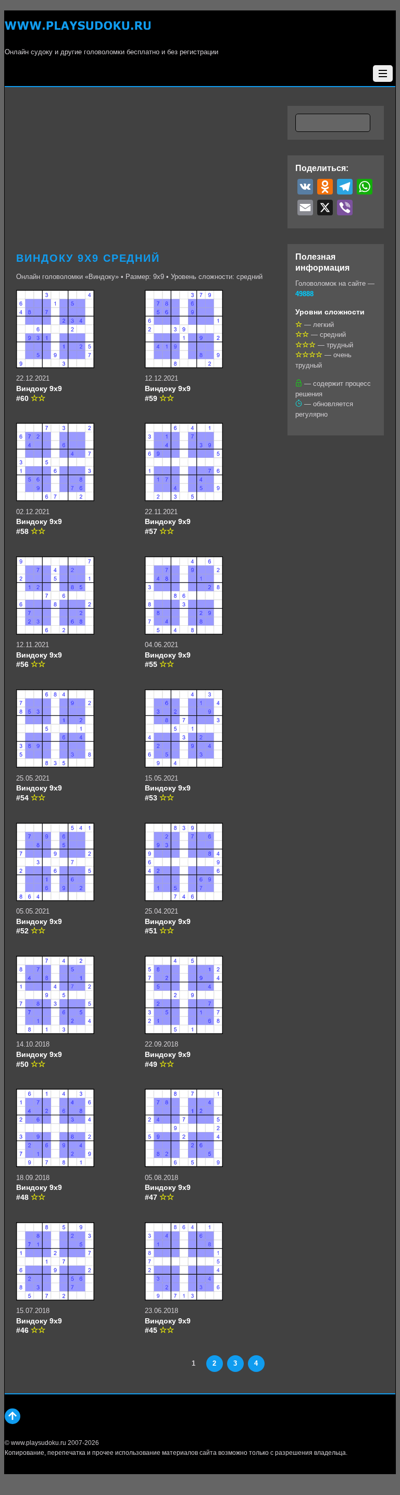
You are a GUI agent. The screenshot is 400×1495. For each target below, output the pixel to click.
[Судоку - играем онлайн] (78, 31)
